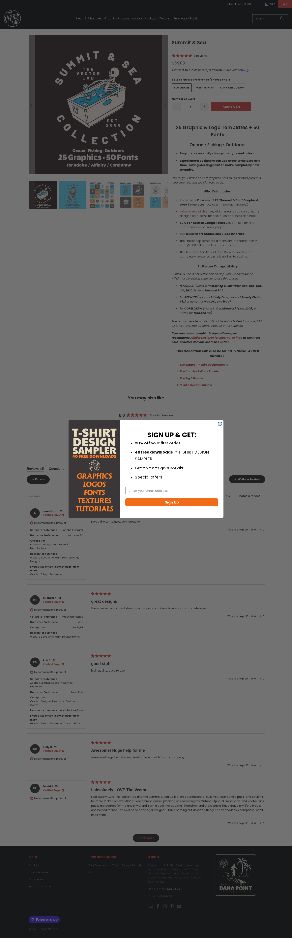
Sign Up (172, 502)
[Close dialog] (220, 424)
